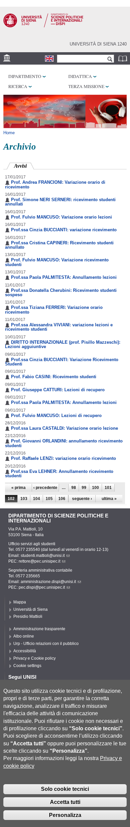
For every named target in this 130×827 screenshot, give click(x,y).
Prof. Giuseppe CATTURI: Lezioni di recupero (58, 389)
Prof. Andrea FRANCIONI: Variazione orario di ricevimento (55, 184)
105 (49, 498)
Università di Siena (30, 609)
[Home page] (43, 26)
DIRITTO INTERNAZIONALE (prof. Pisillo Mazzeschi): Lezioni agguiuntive (62, 344)
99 (84, 487)
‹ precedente (45, 487)
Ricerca (17, 86)
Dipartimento (24, 76)
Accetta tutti (65, 802)
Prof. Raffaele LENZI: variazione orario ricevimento (63, 458)
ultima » (109, 498)
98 (73, 487)
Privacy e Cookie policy (34, 658)
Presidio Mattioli (27, 616)
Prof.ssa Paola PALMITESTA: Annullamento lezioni (64, 277)
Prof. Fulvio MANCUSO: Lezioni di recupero (56, 415)
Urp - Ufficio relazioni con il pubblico (46, 643)
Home (9, 132)
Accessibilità (24, 651)
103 (23, 498)
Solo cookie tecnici (65, 789)
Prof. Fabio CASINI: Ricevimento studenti (53, 376)
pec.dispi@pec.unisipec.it (42, 587)
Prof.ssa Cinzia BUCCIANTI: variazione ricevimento (64, 229)
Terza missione (86, 86)
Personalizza (65, 815)
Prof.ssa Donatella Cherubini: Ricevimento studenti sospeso (61, 292)
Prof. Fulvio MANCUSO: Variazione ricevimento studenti (57, 262)
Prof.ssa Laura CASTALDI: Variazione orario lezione (64, 428)
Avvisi (24, 166)
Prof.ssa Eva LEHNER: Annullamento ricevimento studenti (59, 473)
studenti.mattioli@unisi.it (43, 555)
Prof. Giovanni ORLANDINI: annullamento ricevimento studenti (64, 443)
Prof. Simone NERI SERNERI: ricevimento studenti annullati (60, 201)
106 (61, 498)
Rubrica (123, 58)
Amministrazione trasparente (39, 629)
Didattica (80, 76)
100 (95, 487)
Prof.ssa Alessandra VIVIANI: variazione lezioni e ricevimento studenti (59, 327)
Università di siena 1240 (98, 44)
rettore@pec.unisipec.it (39, 561)
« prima (18, 487)
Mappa (19, 602)
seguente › (82, 498)
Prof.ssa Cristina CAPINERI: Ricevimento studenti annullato (59, 245)
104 (36, 498)
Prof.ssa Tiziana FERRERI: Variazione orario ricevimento (54, 309)
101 (108, 487)
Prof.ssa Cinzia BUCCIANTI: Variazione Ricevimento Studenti (61, 361)
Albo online (23, 636)
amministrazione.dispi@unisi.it (48, 581)
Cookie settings (27, 665)
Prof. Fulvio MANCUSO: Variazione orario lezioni (61, 217)
